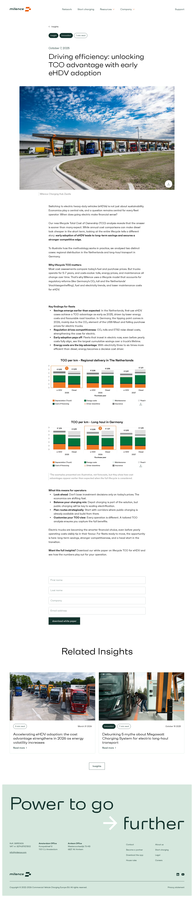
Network (67, 9)
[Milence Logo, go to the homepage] (20, 9)
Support (179, 9)
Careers (158, 860)
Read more (19, 747)
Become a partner (134, 849)
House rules (131, 860)
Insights (55, 26)
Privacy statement (176, 887)
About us (159, 844)
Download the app (134, 855)
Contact (130, 844)
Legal (157, 855)
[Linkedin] (177, 874)
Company (126, 9)
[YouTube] (183, 874)
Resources (106, 9)
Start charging (86, 9)
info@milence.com (18, 852)
